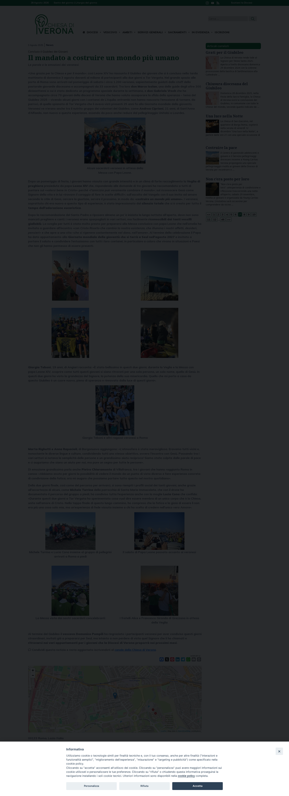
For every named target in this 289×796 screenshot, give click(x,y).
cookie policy (186, 775)
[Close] (279, 751)
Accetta (197, 785)
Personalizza (91, 785)
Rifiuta (144, 785)
